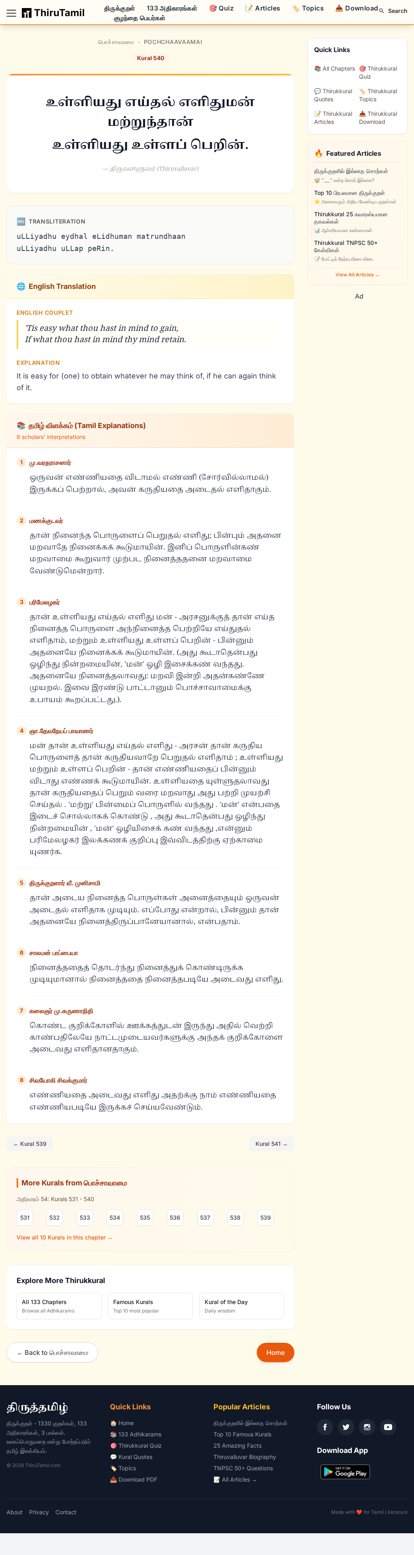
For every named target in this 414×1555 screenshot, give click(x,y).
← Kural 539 (29, 1143)
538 (235, 1217)
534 (115, 1217)
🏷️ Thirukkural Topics (378, 95)
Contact (65, 1512)
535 (145, 1217)
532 (54, 1217)
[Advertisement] (364, 422)
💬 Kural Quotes (131, 1456)
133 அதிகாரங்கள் (172, 8)
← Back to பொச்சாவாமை (52, 1352)
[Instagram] (367, 1427)
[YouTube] (388, 1427)
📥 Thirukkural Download (378, 117)
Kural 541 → (272, 1143)
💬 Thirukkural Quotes (333, 95)
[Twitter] (346, 1427)
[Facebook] (325, 1427)
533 (85, 1217)
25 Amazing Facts (237, 1445)
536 (175, 1217)
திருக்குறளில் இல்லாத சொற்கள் (250, 1422)
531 (25, 1217)
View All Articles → (358, 275)
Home (275, 1352)
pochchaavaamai (173, 41)
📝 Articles (262, 8)
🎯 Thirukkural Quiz (378, 72)
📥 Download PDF (133, 1479)
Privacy (39, 1512)
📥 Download (356, 8)
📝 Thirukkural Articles (333, 117)
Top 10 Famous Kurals (242, 1434)
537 (205, 1217)
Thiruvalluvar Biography (244, 1456)
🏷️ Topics (308, 8)
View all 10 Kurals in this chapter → (65, 1237)
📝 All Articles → (235, 1479)
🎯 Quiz (221, 8)
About (14, 1512)
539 (265, 1217)
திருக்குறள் (119, 8)
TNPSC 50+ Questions (243, 1468)
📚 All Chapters (334, 68)
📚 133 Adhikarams (135, 1434)
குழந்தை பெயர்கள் (139, 18)
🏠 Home (122, 1422)
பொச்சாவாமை (116, 41)
